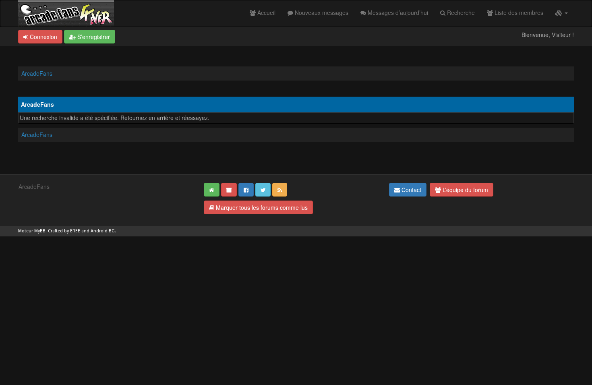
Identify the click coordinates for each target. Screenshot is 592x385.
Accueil (265, 12)
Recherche (460, 12)
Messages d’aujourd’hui (397, 12)
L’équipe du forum (464, 190)
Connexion (42, 37)
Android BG (103, 231)
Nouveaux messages (320, 12)
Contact (410, 190)
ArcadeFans (36, 73)
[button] (561, 12)
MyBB (40, 231)
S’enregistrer (93, 37)
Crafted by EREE (64, 231)
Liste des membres (518, 12)
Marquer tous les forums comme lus (261, 207)
